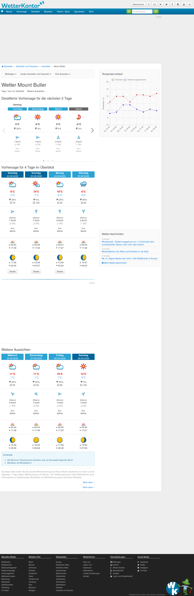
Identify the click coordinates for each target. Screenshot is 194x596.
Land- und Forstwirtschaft (122, 576)
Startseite (8, 66)
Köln (30, 584)
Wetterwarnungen (8, 576)
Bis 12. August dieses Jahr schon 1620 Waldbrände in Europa (129, 258)
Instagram (144, 567)
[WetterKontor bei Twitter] (166, 4)
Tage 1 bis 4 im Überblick (12, 91)
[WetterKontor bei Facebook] (172, 4)
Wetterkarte (5, 562)
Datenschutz (138, 4)
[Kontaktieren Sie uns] (154, 4)
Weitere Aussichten (35, 91)
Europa (59, 562)
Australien (46, 66)
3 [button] (52, 160)
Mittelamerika (61, 573)
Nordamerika (61, 570)
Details (13, 271)
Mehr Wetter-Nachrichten (115, 262)
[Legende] (148, 4)
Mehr (91, 11)
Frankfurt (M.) (34, 579)
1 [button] (43, 160)
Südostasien (61, 584)
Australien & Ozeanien (64, 590)
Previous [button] (3, 130)
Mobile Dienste (119, 567)
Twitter (142, 565)
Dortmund (32, 567)
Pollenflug (5, 587)
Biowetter (48, 11)
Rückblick (35, 11)
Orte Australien (62, 73)
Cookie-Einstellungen (91, 573)
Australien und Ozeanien (27, 66)
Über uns (86, 562)
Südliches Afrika (62, 567)
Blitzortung (5, 579)
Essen (31, 576)
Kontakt (86, 576)
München (32, 587)
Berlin (31, 562)
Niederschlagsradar (9, 567)
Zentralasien (61, 582)
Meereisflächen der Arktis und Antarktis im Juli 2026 (125, 251)
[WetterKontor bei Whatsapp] (190, 4)
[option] (17, 130)
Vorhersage (21, 11)
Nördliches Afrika (62, 565)
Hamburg (32, 582)
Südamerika (60, 576)
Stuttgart (32, 590)
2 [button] (48, 160)
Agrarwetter (79, 11)
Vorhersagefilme (7, 573)
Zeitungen (117, 562)
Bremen (32, 565)
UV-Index (5, 590)
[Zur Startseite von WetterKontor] (2, 11)
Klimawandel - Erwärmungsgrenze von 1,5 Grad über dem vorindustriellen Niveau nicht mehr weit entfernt (128, 243)
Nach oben (88, 482)
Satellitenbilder (7, 584)
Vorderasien (60, 579)
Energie (116, 573)
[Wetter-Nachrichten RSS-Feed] (160, 4)
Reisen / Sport (63, 11)
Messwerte (5, 582)
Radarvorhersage (8, 570)
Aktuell (9, 11)
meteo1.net (87, 565)
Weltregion (10, 73)
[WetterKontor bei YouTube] (184, 4)
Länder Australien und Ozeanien (35, 73)
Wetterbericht (6, 565)
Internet (116, 565)
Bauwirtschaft (118, 570)
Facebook (144, 562)
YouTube (143, 570)
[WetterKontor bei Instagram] (178, 4)
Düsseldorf (33, 573)
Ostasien (59, 587)
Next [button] (92, 130)
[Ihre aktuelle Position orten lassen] (129, 11)
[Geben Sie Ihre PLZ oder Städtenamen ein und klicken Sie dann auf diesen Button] (156, 11)
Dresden (32, 570)
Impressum (87, 567)
